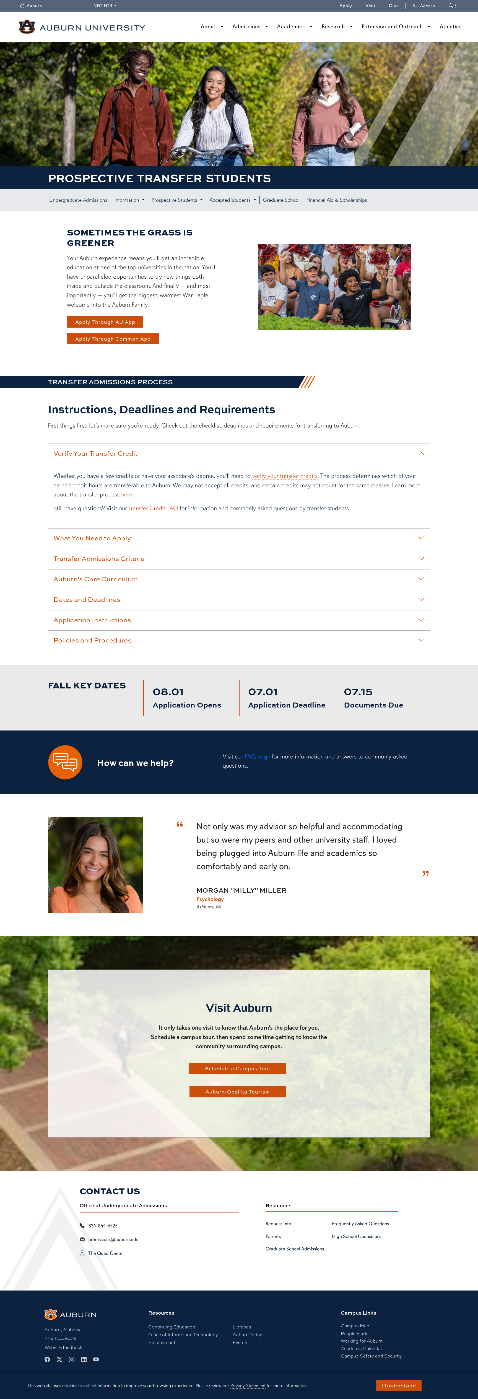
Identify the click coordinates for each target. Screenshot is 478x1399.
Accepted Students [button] (231, 200)
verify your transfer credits (285, 476)
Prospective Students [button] (175, 200)
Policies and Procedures (92, 640)
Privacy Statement (248, 1385)
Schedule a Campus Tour (238, 1068)
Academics (291, 26)
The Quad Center (106, 1253)
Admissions (247, 26)
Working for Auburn (362, 1341)
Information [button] (127, 200)
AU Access (423, 6)
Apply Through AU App (105, 321)
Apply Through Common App (113, 338)
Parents (273, 1236)
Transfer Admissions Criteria (99, 558)
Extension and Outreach (392, 26)
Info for (105, 6)
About (208, 26)
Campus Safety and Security (371, 1356)
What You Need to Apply (92, 537)
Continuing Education (171, 1326)
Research (333, 26)
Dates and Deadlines (86, 599)
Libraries (242, 1326)
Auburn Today (247, 1334)
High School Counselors (356, 1236)
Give (397, 6)
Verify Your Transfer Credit (95, 453)
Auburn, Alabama (63, 1329)
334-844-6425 (60, 1338)
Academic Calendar (361, 1348)
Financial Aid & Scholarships (336, 200)
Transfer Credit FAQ (153, 508)
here (126, 494)
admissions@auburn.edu (114, 1239)
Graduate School (281, 200)
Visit (370, 6)
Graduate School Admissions (295, 1249)
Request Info (278, 1224)
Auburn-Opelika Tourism (238, 1091)
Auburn (38, 6)
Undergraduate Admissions (78, 200)
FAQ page (257, 756)
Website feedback (63, 1347)
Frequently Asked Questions (360, 1224)
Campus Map (355, 1325)
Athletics (451, 26)
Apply (346, 6)
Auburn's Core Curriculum (95, 578)
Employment (161, 1342)
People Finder (355, 1333)
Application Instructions (92, 619)
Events (240, 1342)
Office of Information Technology (183, 1334)
